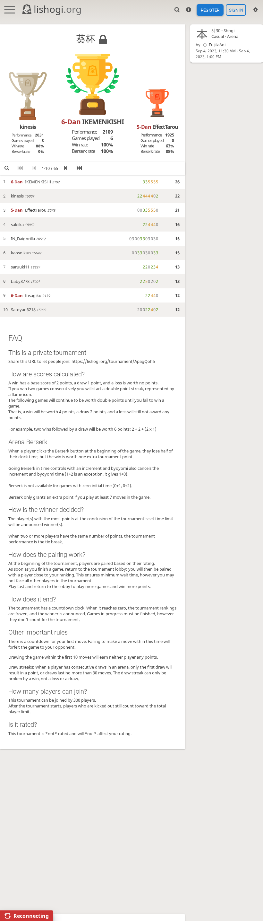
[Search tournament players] (6, 168)
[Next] (65, 168)
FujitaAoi (217, 45)
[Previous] (34, 168)
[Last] (79, 168)
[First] (20, 168)
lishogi (57, 9)
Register (210, 9)
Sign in (236, 9)
